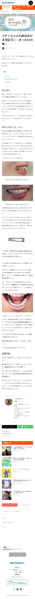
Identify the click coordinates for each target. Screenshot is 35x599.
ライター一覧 (17, 572)
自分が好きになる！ (8, 433)
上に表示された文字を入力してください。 (13, 549)
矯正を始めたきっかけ (11, 79)
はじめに (7, 76)
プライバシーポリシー (17, 577)
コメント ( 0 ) (10, 504)
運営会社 (17, 574)
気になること (7, 8)
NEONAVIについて (17, 569)
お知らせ (17, 567)
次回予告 (7, 82)
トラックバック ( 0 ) (25, 504)
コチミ (16, 401)
